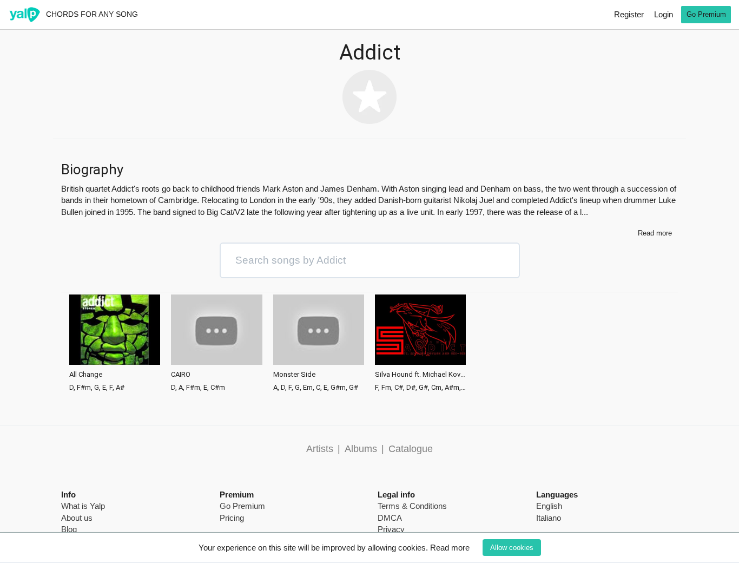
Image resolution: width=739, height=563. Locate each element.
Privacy (391, 529)
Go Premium (706, 14)
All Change (85, 374)
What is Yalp (83, 505)
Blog (69, 529)
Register (629, 14)
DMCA (390, 517)
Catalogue (410, 448)
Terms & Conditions (412, 505)
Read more (450, 547)
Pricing (232, 517)
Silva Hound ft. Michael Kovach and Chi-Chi (420, 374)
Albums (361, 448)
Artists (319, 448)
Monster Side (294, 374)
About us (77, 517)
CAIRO (180, 374)
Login (663, 14)
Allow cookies (511, 548)
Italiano (548, 517)
